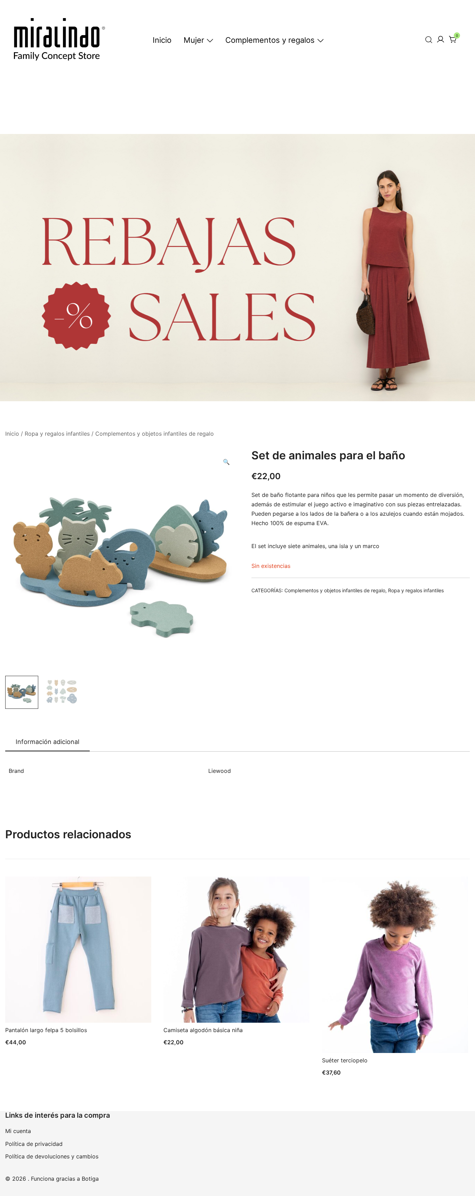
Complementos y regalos (270, 40)
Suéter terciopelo (345, 1060)
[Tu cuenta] (440, 39)
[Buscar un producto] (429, 39)
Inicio (162, 40)
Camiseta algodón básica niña (203, 1030)
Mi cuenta (18, 1130)
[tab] (47, 742)
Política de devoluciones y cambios (51, 1156)
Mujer (194, 40)
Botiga (90, 1178)
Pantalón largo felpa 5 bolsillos (46, 1030)
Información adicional (47, 741)
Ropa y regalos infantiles (57, 433)
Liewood (219, 770)
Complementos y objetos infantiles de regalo (154, 433)
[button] (226, 462)
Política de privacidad (34, 1143)
